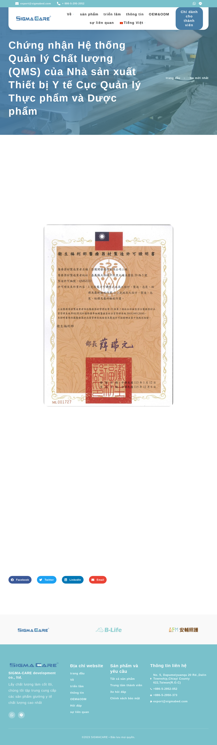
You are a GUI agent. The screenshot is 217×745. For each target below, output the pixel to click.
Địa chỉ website (86, 665)
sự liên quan (102, 23)
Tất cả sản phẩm (122, 678)
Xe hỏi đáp (118, 692)
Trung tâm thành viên (126, 685)
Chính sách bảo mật (125, 698)
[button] (20, 580)
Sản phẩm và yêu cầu (124, 668)
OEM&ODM (159, 14)
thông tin (135, 14)
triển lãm (112, 14)
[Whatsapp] (194, 3)
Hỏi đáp (76, 705)
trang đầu (77, 673)
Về (69, 14)
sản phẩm (89, 14)
